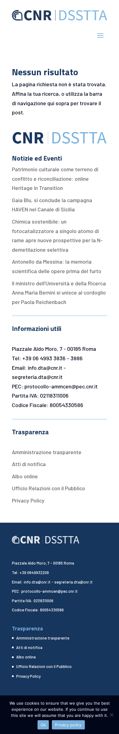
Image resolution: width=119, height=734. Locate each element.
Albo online (25, 476)
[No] (111, 715)
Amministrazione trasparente (46, 452)
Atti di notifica (29, 464)
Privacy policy (68, 724)
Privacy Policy (28, 500)
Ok (43, 724)
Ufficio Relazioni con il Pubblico (48, 488)
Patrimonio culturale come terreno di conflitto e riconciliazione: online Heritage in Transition (55, 178)
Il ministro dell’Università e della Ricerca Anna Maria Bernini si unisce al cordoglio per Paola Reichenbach (59, 292)
